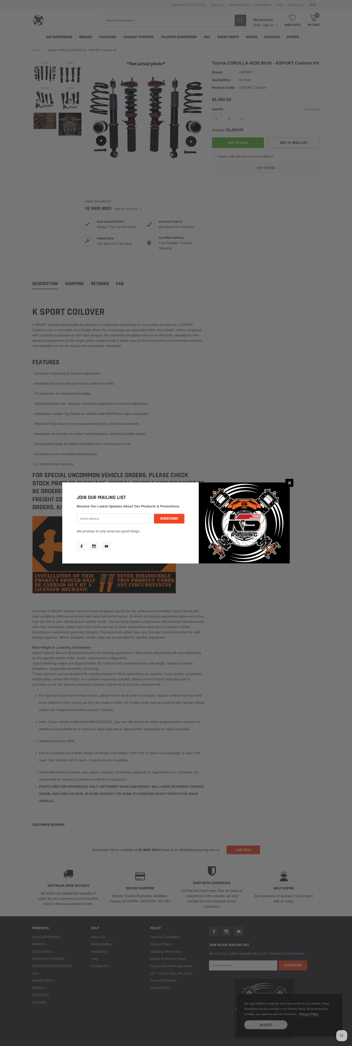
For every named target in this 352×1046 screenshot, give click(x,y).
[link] (81, 546)
